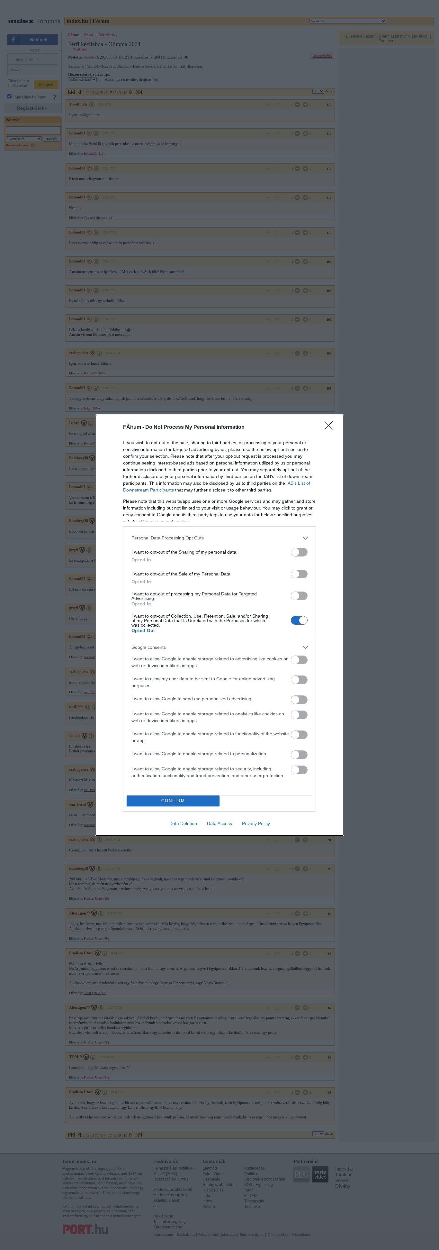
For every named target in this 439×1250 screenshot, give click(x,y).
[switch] (299, 552)
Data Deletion (183, 823)
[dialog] (219, 625)
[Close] (331, 427)
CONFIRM (173, 800)
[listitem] (219, 538)
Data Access (219, 823)
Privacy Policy (256, 823)
